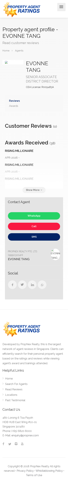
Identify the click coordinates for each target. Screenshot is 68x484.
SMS (34, 236)
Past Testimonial (15, 400)
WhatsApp (34, 215)
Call (34, 226)
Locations (11, 394)
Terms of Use (34, 475)
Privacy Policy (25, 470)
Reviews (14, 100)
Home (9, 378)
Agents (19, 50)
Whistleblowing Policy (49, 470)
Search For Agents (16, 384)
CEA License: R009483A (40, 87)
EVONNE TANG (19, 259)
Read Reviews (13, 389)
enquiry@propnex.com (25, 435)
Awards (13, 105)
